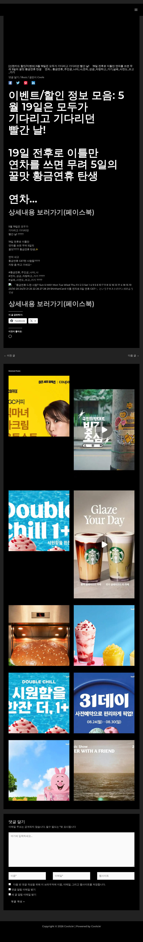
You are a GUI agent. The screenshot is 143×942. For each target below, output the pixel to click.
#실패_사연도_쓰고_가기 (22, 279)
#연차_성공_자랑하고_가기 (23, 276)
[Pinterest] (25, 83)
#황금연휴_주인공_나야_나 (23, 272)
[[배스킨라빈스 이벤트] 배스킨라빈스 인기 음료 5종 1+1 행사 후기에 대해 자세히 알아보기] (39, 702)
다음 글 (133, 355)
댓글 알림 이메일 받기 (24, 889)
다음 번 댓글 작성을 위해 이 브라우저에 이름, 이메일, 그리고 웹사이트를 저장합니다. (59, 884)
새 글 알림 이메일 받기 (24, 894)
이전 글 (9, 355)
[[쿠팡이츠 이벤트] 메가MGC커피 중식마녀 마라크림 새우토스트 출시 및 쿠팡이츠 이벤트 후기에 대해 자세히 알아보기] (39, 405)
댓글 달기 (14, 77)
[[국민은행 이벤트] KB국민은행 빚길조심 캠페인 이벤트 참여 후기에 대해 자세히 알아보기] (104, 429)
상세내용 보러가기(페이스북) (51, 212)
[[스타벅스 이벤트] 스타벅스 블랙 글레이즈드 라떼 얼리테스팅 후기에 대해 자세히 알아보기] (104, 544)
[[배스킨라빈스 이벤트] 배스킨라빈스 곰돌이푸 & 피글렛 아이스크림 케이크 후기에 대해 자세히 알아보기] (39, 770)
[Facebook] (10, 83)
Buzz (24, 77)
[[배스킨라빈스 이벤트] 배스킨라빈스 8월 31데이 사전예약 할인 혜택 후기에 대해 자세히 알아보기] (104, 702)
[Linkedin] (33, 83)
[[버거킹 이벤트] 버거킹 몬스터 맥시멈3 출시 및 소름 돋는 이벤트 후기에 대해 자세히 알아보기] (39, 635)
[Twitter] (18, 83)
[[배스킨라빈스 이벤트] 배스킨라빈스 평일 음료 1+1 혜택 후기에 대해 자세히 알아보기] (39, 520)
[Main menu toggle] (136, 9)
